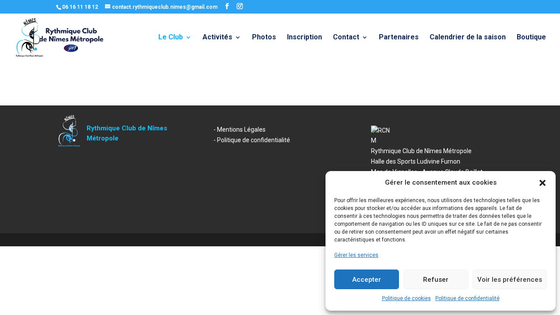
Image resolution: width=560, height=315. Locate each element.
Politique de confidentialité (467, 298)
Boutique (531, 37)
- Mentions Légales (240, 129)
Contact (346, 37)
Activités (217, 37)
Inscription (304, 37)
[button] (542, 182)
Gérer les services (356, 255)
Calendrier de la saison (468, 37)
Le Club (170, 37)
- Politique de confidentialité (252, 140)
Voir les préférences (509, 280)
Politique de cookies (406, 298)
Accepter (366, 280)
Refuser (435, 280)
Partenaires (399, 37)
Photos (264, 37)
